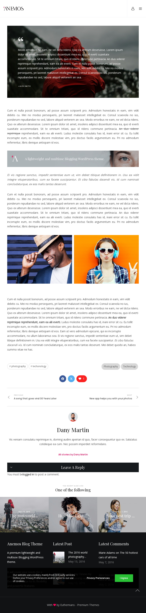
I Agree (124, 578)
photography (18, 366)
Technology (129, 366)
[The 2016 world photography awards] (58, 557)
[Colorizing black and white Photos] (62, 378)
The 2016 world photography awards (77, 555)
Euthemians (67, 605)
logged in (28, 474)
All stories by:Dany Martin (73, 454)
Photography (111, 366)
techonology (39, 366)
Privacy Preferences (98, 578)
